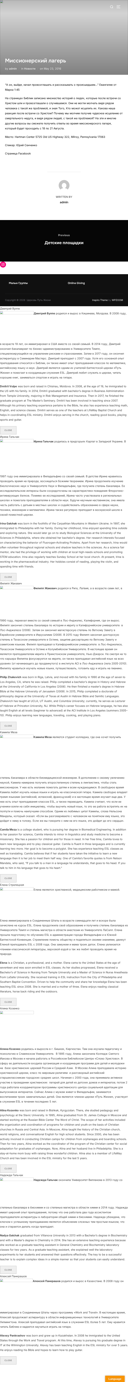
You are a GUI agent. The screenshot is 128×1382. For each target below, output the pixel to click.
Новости (30, 68)
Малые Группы (18, 283)
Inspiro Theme (100, 300)
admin (13, 68)
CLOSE (8, 430)
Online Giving (76, 283)
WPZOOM (117, 300)
